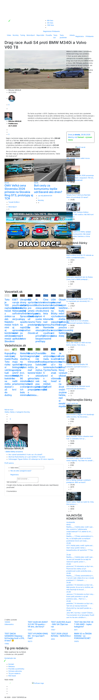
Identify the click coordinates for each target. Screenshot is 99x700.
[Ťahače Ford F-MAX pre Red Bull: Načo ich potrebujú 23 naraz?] (73, 189)
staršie (72, 522)
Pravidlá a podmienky (16, 669)
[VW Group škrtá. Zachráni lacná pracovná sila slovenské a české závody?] (73, 381)
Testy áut (55, 36)
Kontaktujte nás (10, 658)
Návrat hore (9, 410)
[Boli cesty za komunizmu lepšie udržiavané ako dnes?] (54, 170)
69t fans (50, 20)
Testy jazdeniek (63, 36)
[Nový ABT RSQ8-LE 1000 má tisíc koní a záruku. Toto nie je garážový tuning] (73, 337)
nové (68, 522)
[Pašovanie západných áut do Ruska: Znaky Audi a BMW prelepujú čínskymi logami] (73, 271)
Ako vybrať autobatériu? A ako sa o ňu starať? (25, 454)
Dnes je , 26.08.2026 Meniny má (80, 137)
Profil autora (9, 463)
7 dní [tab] (72, 403)
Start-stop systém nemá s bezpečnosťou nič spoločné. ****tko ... (79, 550)
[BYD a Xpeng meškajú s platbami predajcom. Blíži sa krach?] (73, 474)
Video (9, 35)
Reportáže (40, 35)
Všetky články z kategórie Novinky (17, 412)
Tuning (22, 35)
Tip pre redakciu (14, 673)
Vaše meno (14, 468)
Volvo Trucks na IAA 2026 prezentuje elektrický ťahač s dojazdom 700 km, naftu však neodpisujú (80, 177)
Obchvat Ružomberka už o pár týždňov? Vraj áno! (26, 457)
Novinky (16, 35)
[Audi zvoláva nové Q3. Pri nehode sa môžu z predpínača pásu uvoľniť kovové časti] (73, 250)
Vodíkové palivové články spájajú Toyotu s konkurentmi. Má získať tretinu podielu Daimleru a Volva (78, 234)
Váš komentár (12, 482)
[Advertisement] (34, 272)
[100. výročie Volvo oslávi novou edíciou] (73, 152)
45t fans (50, 23)
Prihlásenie (56, 31)
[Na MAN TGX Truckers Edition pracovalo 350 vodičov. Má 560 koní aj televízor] (73, 206)
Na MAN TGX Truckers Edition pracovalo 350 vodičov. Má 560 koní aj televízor (79, 214)
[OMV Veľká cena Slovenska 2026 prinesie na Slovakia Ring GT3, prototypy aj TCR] (25, 170)
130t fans (50, 25)
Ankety (72, 35)
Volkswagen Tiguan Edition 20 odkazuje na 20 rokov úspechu (31, 459)
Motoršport (31, 35)
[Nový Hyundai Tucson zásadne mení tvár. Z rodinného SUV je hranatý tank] (73, 431)
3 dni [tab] (68, 403)
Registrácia (47, 31)
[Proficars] (38, 683)
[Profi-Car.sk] (80, 147)
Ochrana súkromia (15, 671)
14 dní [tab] (76, 403)
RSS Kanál (12, 676)
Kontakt (11, 664)
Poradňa (49, 35)
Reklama (11, 666)
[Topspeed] (14, 683)
